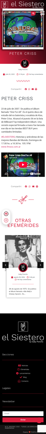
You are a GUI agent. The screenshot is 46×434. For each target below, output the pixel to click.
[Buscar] (33, 13)
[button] (26, 89)
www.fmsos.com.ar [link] (10, 146)
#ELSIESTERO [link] (8, 137)
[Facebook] (6, 214)
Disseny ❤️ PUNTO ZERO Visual (34, 432)
